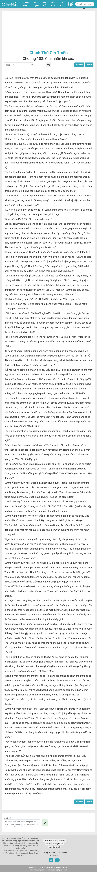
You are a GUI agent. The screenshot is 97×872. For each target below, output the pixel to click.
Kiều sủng (62, 840)
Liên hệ (45, 853)
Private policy (55, 853)
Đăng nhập (70, 4)
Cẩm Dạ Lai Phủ (58, 844)
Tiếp (88, 64)
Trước (80, 64)
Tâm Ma (48, 844)
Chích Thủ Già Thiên (48, 52)
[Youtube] (57, 860)
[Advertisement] (48, 30)
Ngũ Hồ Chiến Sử (54, 847)
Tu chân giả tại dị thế (50, 840)
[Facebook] (51, 860)
